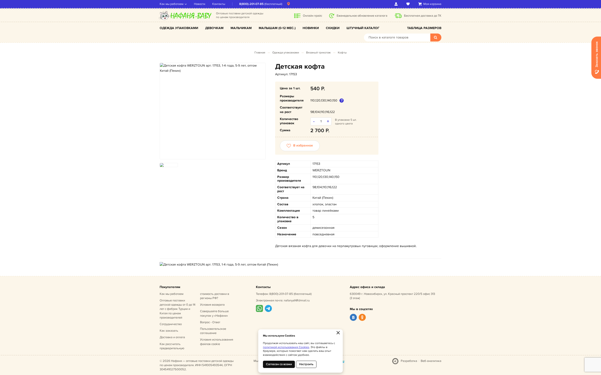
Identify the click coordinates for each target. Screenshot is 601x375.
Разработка (409, 361)
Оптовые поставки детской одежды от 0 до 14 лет (177, 309)
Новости (199, 4)
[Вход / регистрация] (396, 4)
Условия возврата (212, 305)
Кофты (342, 52)
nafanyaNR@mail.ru (297, 300)
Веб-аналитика (431, 361)
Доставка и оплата (172, 337)
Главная (259, 52)
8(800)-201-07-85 (251, 4)
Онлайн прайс (312, 16)
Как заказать (169, 331)
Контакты (218, 4)
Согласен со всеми (279, 364)
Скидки (332, 28)
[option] (213, 68)
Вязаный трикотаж (318, 52)
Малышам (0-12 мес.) (277, 28)
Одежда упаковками (179, 28)
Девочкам (214, 28)
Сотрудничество (171, 324)
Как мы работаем (171, 4)
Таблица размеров (424, 28)
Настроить (306, 364)
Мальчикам (241, 28)
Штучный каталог (363, 28)
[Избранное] (408, 4)
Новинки (311, 28)
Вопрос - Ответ (210, 322)
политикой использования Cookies (286, 347)
